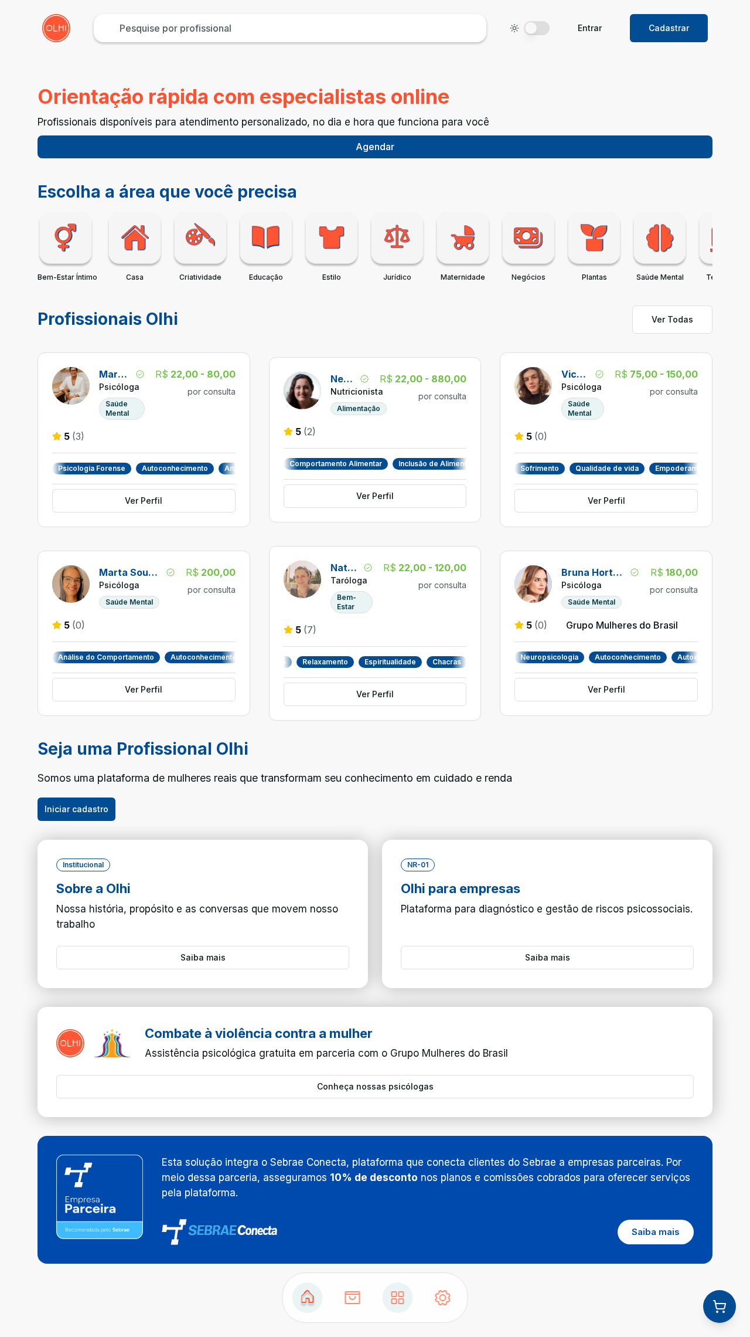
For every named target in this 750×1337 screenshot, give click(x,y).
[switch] (537, 28)
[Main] (398, 1297)
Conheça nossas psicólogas (375, 1086)
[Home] (307, 1297)
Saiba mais (203, 957)
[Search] (353, 1297)
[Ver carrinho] (719, 1306)
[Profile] (443, 1297)
